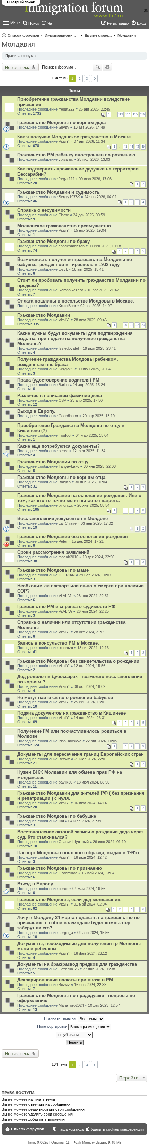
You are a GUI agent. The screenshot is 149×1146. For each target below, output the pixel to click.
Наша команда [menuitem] (71, 1129)
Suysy (64, 127)
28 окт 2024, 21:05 (89, 632)
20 (125, 325)
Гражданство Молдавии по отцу (52, 461)
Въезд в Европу (35, 883)
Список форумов (24, 35)
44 (131, 146)
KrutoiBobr (67, 306)
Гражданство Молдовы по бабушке (56, 816)
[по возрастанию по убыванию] (74, 1035)
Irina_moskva (70, 741)
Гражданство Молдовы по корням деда (61, 122)
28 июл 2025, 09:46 (90, 320)
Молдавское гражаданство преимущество (64, 225)
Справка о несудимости (44, 210)
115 (135, 114)
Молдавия (126, 35)
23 (143, 325)
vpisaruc (66, 159)
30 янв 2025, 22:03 (100, 466)
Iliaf (61, 821)
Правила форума (20, 56)
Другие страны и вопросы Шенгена (98, 35)
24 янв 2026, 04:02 (100, 197)
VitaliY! (64, 141)
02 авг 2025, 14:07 (96, 306)
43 (125, 146)
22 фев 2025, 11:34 (88, 451)
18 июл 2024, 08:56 (93, 782)
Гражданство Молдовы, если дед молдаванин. (69, 899)
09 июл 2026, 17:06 (95, 179)
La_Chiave (68, 523)
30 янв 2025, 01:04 (91, 482)
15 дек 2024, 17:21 (88, 541)
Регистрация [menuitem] (118, 23)
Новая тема (18, 67)
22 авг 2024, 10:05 (101, 741)
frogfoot (65, 435)
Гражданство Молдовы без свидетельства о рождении (78, 661)
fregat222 (66, 109)
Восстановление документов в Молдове (62, 518)
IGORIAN (67, 575)
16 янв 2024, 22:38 (90, 984)
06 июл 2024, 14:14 (90, 803)
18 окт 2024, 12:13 (93, 648)
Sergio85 (66, 369)
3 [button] (87, 78)
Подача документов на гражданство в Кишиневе (71, 713)
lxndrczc (66, 505)
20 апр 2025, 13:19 (98, 416)
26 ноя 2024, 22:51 (93, 596)
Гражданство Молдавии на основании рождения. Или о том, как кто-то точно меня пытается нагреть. (79, 498)
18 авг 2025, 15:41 (88, 269)
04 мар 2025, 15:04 (92, 435)
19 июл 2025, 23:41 (99, 348)
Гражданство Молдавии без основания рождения (72, 536)
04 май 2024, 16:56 (88, 888)
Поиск (98, 67)
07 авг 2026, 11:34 (89, 141)
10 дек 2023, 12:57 (104, 1005)
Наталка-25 (69, 969)
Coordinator (68, 416)
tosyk (63, 269)
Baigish (65, 482)
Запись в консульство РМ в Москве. (58, 643)
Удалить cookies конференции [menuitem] (117, 1129)
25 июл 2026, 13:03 (93, 159)
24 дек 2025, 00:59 (89, 215)
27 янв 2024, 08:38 (99, 969)
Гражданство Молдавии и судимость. (59, 192)
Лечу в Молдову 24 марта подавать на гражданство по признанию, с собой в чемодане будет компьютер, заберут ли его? (78, 922)
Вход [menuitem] (141, 23)
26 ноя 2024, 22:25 (93, 611)
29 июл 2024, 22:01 (90, 759)
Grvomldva (68, 873)
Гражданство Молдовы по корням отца (61, 477)
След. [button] (94, 78)
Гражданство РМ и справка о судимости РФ (66, 606)
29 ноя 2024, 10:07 (95, 575)
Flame (64, 215)
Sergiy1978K (69, 197)
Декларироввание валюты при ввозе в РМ (65, 979)
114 (127, 114)
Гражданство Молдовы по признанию (59, 868)
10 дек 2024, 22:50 (98, 557)
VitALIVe (65, 596)
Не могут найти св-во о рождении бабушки (65, 697)
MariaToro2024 (71, 1005)
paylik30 (65, 782)
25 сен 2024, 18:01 (90, 702)
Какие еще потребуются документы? (58, 446)
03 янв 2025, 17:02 (97, 523)
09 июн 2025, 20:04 (94, 369)
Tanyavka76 (69, 466)
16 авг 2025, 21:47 (103, 290)
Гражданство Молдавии (43, 315)
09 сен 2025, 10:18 (105, 246)
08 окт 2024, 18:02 (89, 686)
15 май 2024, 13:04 (97, 873)
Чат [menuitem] (50, 23)
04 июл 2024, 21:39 (84, 821)
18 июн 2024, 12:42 (90, 857)
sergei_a (66, 932)
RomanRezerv (71, 290)
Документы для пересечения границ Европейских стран (80, 754)
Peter (63, 541)
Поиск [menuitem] (33, 23)
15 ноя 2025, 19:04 (90, 230)
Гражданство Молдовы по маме (53, 570)
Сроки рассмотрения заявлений (53, 552)
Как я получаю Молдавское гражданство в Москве (74, 136)
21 (131, 325)
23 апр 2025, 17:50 (86, 400)
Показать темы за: (61, 1018)
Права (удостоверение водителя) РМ (58, 380)
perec (63, 451)
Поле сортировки (52, 1026)
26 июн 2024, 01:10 (109, 842)
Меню (15, 23)
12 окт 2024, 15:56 (89, 666)
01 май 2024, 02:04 (90, 904)
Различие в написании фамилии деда (59, 395)
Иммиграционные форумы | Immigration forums (62, 35)
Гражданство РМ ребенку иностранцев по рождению (76, 154)
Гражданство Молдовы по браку (53, 241)
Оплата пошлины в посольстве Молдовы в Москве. (75, 301)
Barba (64, 385)
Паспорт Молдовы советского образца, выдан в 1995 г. (79, 852)
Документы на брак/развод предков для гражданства (77, 964)
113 (120, 114)
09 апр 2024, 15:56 (93, 932)
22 (137, 325)
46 (143, 146)
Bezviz (64, 759)
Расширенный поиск (107, 67)
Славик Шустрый (74, 842)
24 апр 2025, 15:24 (89, 385)
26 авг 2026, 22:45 (94, 109)
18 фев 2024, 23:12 (90, 953)
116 (142, 114)
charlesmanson (72, 246)
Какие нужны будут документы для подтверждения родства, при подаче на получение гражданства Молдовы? (75, 338)
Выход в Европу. (36, 411)
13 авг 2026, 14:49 (89, 127)
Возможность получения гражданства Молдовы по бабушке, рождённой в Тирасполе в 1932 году (74, 262)
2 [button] (80, 78)
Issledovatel (69, 348)
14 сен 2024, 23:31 (90, 718)
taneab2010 (68, 557)
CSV (62, 400)
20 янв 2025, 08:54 (93, 505)
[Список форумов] (74, 13)
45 (137, 146)
